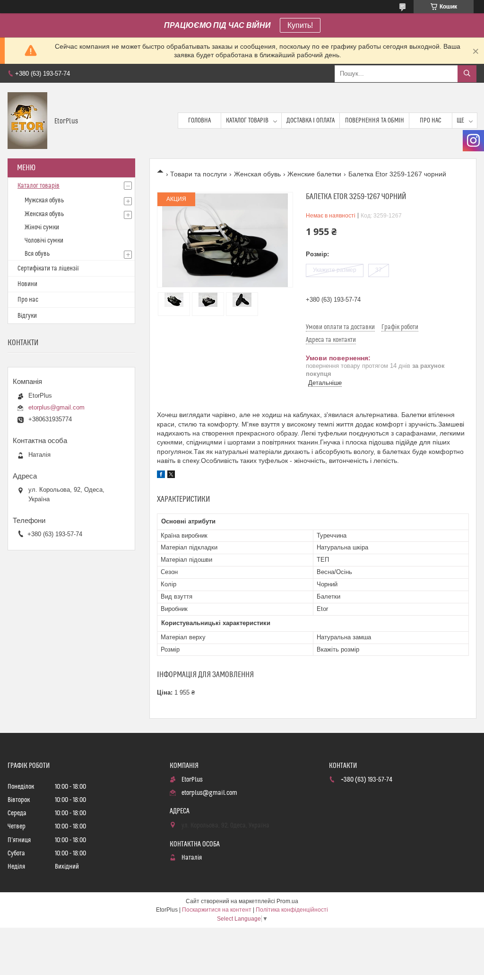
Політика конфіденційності (292, 909)
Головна (199, 120)
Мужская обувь (44, 200)
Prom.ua (287, 901)
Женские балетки (314, 174)
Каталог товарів (247, 120)
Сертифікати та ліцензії (48, 268)
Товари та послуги (198, 174)
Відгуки (27, 316)
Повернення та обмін (374, 120)
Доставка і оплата (310, 120)
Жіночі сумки (42, 227)
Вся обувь (37, 254)
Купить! (300, 25)
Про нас (430, 120)
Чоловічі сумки (44, 240)
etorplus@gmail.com (56, 407)
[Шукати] (467, 73)
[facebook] (161, 475)
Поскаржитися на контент (216, 909)
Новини (27, 284)
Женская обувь (257, 174)
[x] (171, 475)
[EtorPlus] (27, 120)
